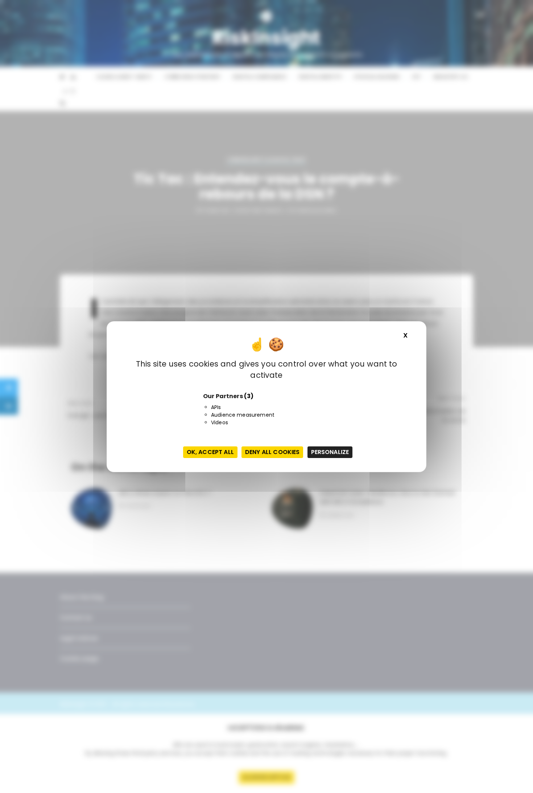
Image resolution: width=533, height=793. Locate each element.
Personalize (330, 452)
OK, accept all (210, 452)
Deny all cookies (272, 452)
